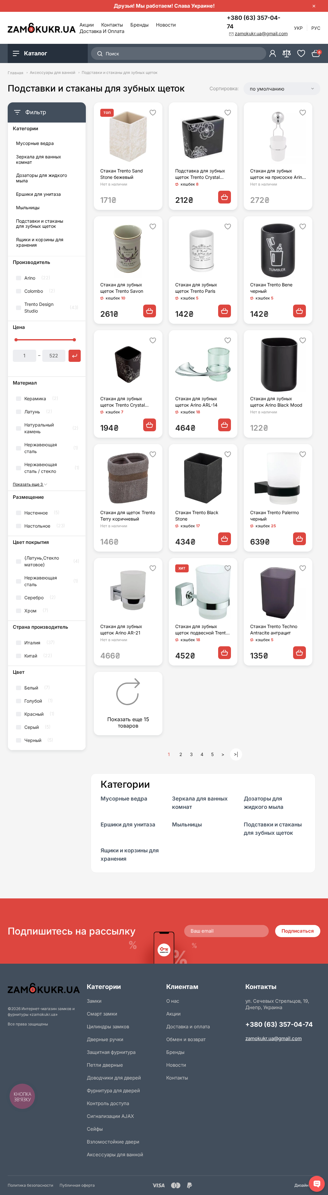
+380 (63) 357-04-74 (253, 22)
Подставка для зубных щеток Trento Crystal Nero (200, 174)
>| (236, 754)
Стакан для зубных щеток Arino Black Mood (276, 402)
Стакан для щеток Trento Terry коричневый (127, 516)
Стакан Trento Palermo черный (274, 516)
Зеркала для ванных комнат (38, 159)
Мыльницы (27, 207)
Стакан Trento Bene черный (271, 288)
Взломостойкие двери (113, 1142)
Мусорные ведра (35, 143)
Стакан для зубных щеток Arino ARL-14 (196, 402)
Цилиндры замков (108, 1027)
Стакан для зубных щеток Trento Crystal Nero (122, 402)
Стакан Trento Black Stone (196, 516)
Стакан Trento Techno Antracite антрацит (273, 629)
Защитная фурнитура (111, 1052)
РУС (315, 28)
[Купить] (224, 197)
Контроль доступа (108, 1103)
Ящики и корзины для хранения (39, 242)
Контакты (112, 25)
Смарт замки (102, 1014)
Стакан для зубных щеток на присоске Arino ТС (277, 174)
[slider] (16, 339)
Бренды (139, 25)
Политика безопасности (30, 1185)
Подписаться (298, 931)
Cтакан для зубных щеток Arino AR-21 (121, 629)
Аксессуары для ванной (52, 72)
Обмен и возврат (186, 1039)
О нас (172, 1001)
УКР (298, 28)
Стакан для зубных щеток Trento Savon (121, 288)
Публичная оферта (77, 1185)
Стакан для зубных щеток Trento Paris (196, 288)
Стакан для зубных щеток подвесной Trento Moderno (201, 630)
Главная (15, 73)
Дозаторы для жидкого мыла (41, 178)
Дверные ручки (105, 1039)
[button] (281, 88)
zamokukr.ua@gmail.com (273, 1038)
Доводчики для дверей (114, 1078)
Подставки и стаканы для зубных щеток (39, 224)
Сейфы (95, 1129)
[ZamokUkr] (45, 988)
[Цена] (75, 356)
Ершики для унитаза (38, 194)
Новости (166, 25)
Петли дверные (105, 1065)
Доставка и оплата (101, 31)
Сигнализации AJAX (110, 1116)
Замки (94, 1001)
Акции (86, 25)
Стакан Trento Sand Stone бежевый (121, 174)
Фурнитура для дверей (113, 1090)
